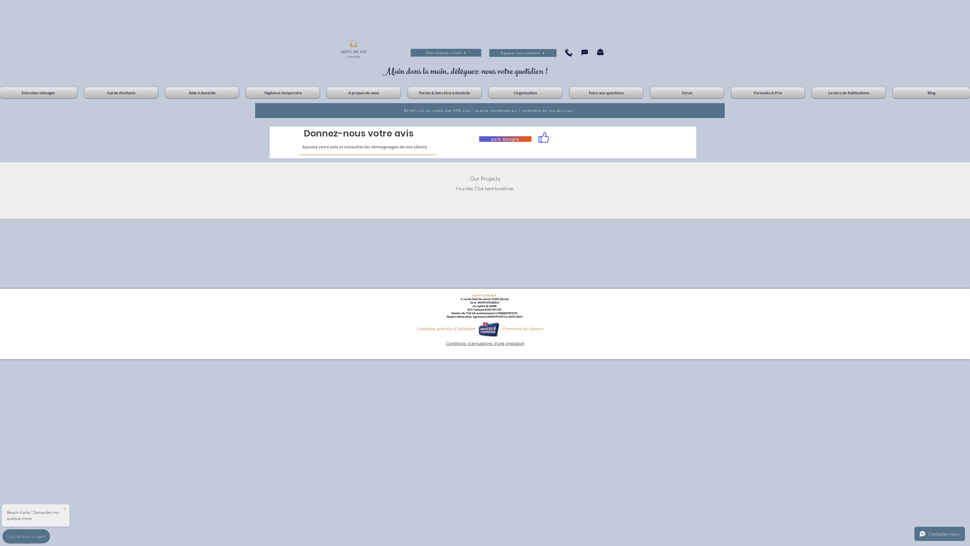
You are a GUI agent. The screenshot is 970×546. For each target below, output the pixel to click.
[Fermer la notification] (65, 509)
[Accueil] (568, 52)
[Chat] (584, 52)
